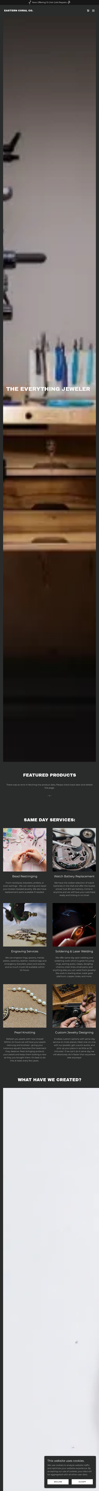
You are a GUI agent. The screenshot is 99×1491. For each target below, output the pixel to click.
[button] (93, 10)
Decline (58, 1482)
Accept (82, 1482)
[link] (18, 10)
